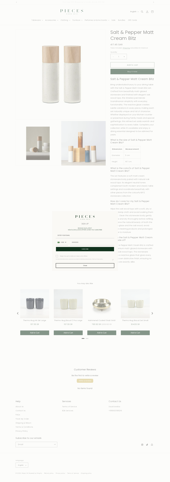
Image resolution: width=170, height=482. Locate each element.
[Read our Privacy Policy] (112, 259)
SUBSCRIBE (85, 249)
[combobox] (62, 242)
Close (85, 265)
